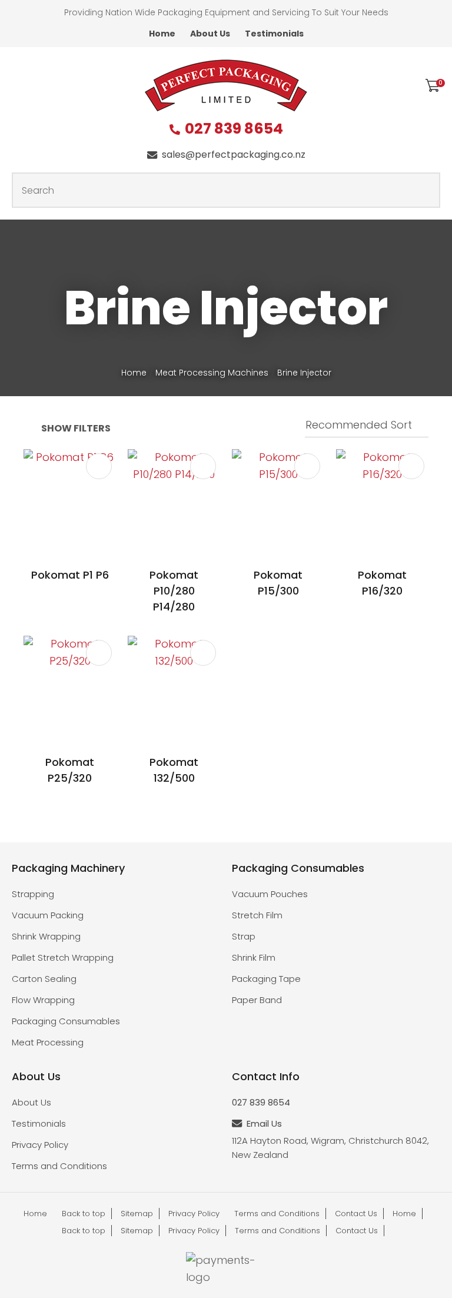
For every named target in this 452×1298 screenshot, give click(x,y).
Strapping (33, 894)
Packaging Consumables (66, 1021)
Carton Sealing (44, 978)
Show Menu (19, 84)
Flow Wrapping (43, 1000)
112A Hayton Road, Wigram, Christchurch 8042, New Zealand (330, 1147)
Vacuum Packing (48, 915)
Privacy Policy (40, 1144)
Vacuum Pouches (270, 894)
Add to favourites (99, 466)
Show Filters (76, 428)
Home (162, 33)
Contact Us (356, 1213)
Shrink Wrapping (46, 936)
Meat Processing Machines (211, 373)
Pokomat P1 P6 (70, 574)
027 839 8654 (234, 129)
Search (426, 190)
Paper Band (257, 1000)
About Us (210, 33)
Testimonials (274, 33)
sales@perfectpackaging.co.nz (233, 154)
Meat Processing (48, 1042)
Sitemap (137, 1213)
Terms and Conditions (59, 1166)
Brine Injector (304, 373)
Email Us (264, 1123)
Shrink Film (253, 957)
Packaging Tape (266, 978)
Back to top (83, 1213)
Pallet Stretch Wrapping (63, 957)
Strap (243, 936)
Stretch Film (257, 915)
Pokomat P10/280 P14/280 (173, 590)
